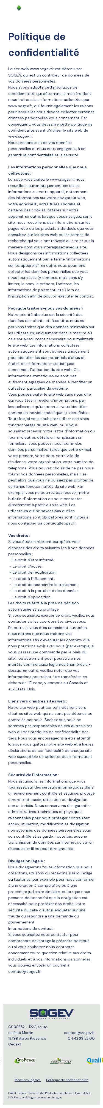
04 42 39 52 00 (81, 1038)
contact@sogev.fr (79, 1032)
